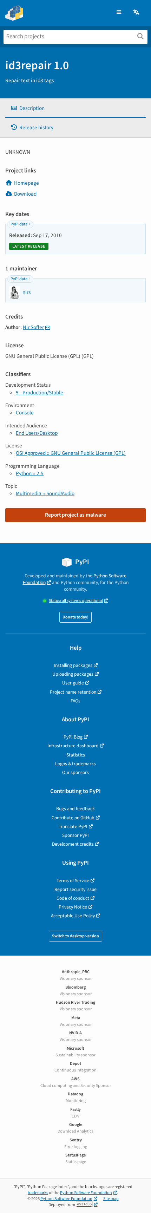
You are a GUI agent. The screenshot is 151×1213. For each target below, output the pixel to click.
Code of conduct (73, 898)
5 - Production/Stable (39, 392)
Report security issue (75, 889)
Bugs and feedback (75, 808)
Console (25, 413)
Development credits (73, 844)
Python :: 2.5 (30, 473)
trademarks (38, 1193)
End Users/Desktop (37, 433)
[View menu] (118, 12)
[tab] (75, 108)
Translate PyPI (73, 826)
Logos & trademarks (75, 763)
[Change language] (136, 12)
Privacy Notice (73, 907)
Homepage (26, 183)
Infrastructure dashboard (73, 745)
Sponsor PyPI (75, 835)
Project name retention (73, 692)
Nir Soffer (33, 327)
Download (25, 194)
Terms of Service (73, 880)
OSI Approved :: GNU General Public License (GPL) (71, 453)
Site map (111, 1199)
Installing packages (73, 665)
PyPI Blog (73, 737)
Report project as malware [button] (75, 515)
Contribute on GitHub (73, 817)
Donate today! (75, 617)
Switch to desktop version (75, 936)
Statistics (75, 755)
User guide (73, 683)
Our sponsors (75, 772)
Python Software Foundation (86, 1193)
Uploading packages (72, 674)
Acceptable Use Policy (73, 915)
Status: (76, 601)
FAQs (75, 700)
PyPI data (19, 224)
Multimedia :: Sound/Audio (45, 493)
